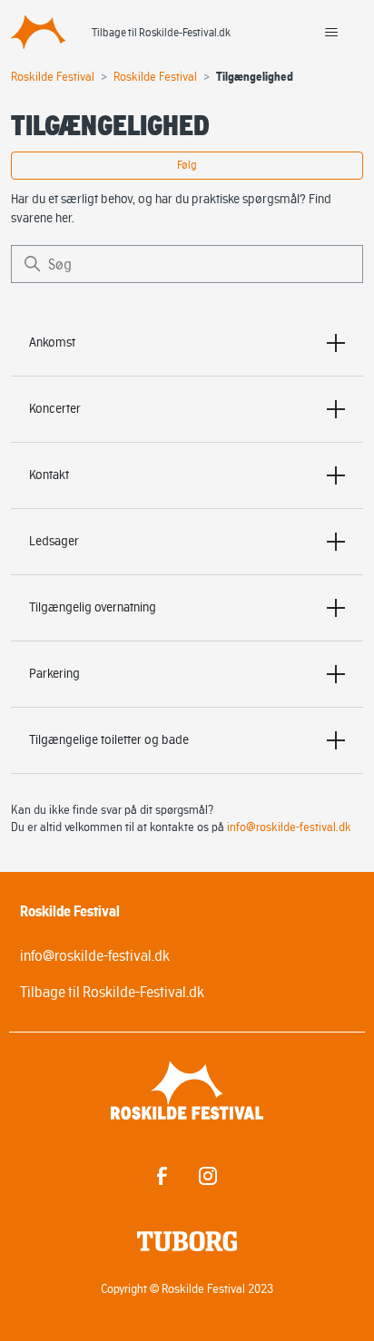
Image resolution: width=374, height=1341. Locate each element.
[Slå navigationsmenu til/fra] (331, 32)
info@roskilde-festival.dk (289, 826)
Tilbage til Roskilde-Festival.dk (161, 32)
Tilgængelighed (254, 76)
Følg (187, 164)
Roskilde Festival (52, 76)
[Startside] (38, 31)
